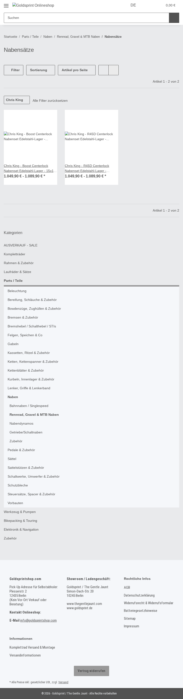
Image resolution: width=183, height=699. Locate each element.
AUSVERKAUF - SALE (20, 245)
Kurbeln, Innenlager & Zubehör (31, 379)
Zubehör (16, 441)
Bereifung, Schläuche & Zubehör (32, 300)
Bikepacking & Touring (20, 521)
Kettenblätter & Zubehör (26, 370)
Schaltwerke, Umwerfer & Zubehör (34, 476)
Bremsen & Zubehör (23, 317)
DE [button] (133, 5)
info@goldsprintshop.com (38, 620)
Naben (13, 397)
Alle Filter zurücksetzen (50, 100)
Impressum (131, 626)
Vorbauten (15, 503)
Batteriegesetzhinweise (140, 610)
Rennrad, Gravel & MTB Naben (34, 414)
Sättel (12, 459)
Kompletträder (14, 254)
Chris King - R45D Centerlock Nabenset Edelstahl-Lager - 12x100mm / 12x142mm (87, 168)
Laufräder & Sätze (17, 272)
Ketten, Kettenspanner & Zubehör (33, 361)
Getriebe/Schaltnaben (26, 432)
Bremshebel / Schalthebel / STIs (32, 326)
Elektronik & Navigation (21, 529)
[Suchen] (174, 18)
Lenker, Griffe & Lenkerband (29, 388)
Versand (63, 682)
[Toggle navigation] (6, 4)
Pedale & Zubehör (21, 450)
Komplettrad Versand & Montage (32, 647)
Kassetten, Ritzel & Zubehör (29, 353)
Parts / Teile (13, 281)
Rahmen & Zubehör (19, 263)
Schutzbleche (18, 485)
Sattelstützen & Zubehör (26, 468)
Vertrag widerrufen (91, 671)
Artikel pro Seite (75, 70)
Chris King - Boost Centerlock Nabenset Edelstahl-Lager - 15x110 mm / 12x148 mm (30, 168)
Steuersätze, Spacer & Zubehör (31, 494)
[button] (149, 5)
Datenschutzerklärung (139, 595)
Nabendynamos (21, 423)
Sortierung (38, 70)
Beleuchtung (17, 291)
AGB (127, 587)
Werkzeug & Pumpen (20, 512)
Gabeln (13, 344)
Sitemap (130, 618)
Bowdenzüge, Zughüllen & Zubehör (34, 308)
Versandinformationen (25, 655)
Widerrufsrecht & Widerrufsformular (148, 603)
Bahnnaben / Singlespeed (29, 406)
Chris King (14, 100)
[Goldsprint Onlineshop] (33, 5)
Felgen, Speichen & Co (25, 335)
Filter (15, 70)
